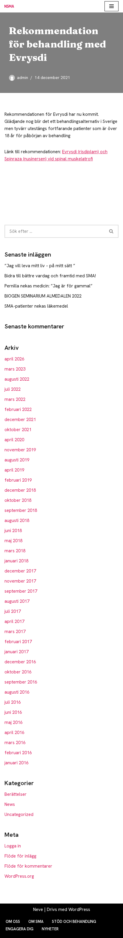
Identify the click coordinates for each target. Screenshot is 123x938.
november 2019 (20, 450)
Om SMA (36, 921)
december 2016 (20, 662)
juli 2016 (12, 702)
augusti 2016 (16, 692)
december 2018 (20, 490)
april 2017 (14, 621)
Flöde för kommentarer (28, 866)
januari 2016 (16, 763)
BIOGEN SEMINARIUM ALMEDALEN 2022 (43, 296)
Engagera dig (19, 928)
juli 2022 (12, 389)
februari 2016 (18, 753)
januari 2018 (16, 561)
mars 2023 (14, 369)
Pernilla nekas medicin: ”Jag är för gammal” (48, 286)
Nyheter (50, 928)
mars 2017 (14, 632)
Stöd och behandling (74, 921)
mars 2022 (14, 399)
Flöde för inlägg (20, 856)
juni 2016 (13, 712)
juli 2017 (12, 611)
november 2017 (20, 581)
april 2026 (14, 359)
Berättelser (15, 794)
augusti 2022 (16, 379)
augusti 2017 (16, 601)
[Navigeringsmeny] (111, 6)
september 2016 (20, 682)
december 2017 (20, 571)
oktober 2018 (17, 500)
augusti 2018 (16, 520)
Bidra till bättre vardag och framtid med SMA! (50, 276)
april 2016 (14, 732)
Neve (38, 909)
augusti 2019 (16, 460)
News (9, 804)
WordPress (79, 909)
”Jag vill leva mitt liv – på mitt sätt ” (39, 266)
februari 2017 (18, 642)
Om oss (13, 921)
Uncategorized (18, 814)
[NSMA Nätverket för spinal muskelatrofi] (10, 6)
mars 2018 (14, 551)
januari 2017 (16, 652)
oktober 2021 (17, 430)
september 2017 (20, 591)
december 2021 (20, 420)
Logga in (12, 846)
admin (22, 77)
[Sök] (111, 231)
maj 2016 (13, 722)
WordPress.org (19, 876)
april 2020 (14, 440)
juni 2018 (13, 531)
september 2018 (20, 510)
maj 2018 (13, 541)
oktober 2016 (17, 672)
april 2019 (14, 470)
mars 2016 (14, 743)
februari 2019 (18, 480)
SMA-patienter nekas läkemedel (36, 306)
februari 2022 (18, 409)
